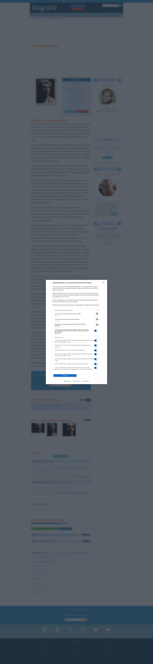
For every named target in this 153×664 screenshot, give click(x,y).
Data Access (76, 381)
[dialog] (76, 332)
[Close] (104, 282)
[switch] (96, 314)
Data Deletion (67, 381)
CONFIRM (65, 375)
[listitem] (76, 310)
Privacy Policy (85, 381)
